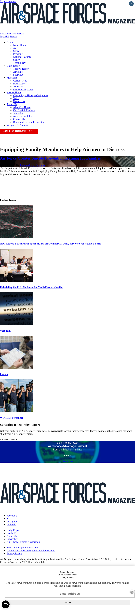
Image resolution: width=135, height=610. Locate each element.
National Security (22, 56)
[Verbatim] (16, 324)
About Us (12, 104)
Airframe (18, 71)
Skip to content (8, 1)
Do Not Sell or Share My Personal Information (31, 550)
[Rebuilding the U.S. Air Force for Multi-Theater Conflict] (16, 280)
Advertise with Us (22, 116)
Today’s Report (21, 68)
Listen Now (67, 461)
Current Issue (20, 80)
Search (20, 33)
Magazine (12, 77)
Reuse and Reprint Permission (28, 122)
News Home (19, 45)
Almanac (18, 86)
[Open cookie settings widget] (6, 604)
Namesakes (19, 101)
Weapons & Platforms (18, 125)
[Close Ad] (132, 592)
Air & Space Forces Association (23, 542)
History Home (14, 92)
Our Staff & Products (24, 110)
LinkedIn (11, 524)
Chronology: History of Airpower (30, 95)
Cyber (16, 59)
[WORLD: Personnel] (16, 411)
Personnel (18, 54)
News (10, 42)
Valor (16, 98)
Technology (19, 62)
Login (13, 33)
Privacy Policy (14, 553)
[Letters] (16, 367)
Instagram (12, 521)
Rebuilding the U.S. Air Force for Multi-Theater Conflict (31, 287)
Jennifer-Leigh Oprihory (32, 165)
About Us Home (21, 107)
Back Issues (19, 83)
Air (15, 48)
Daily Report (13, 65)
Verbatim (5, 330)
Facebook (12, 515)
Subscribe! (18, 74)
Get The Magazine (23, 89)
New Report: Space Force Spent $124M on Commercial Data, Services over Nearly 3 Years (50, 243)
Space (16, 51)
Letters (4, 374)
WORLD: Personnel (11, 417)
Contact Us (19, 119)
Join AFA (5, 33)
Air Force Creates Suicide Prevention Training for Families (50, 158)
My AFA (4, 36)
